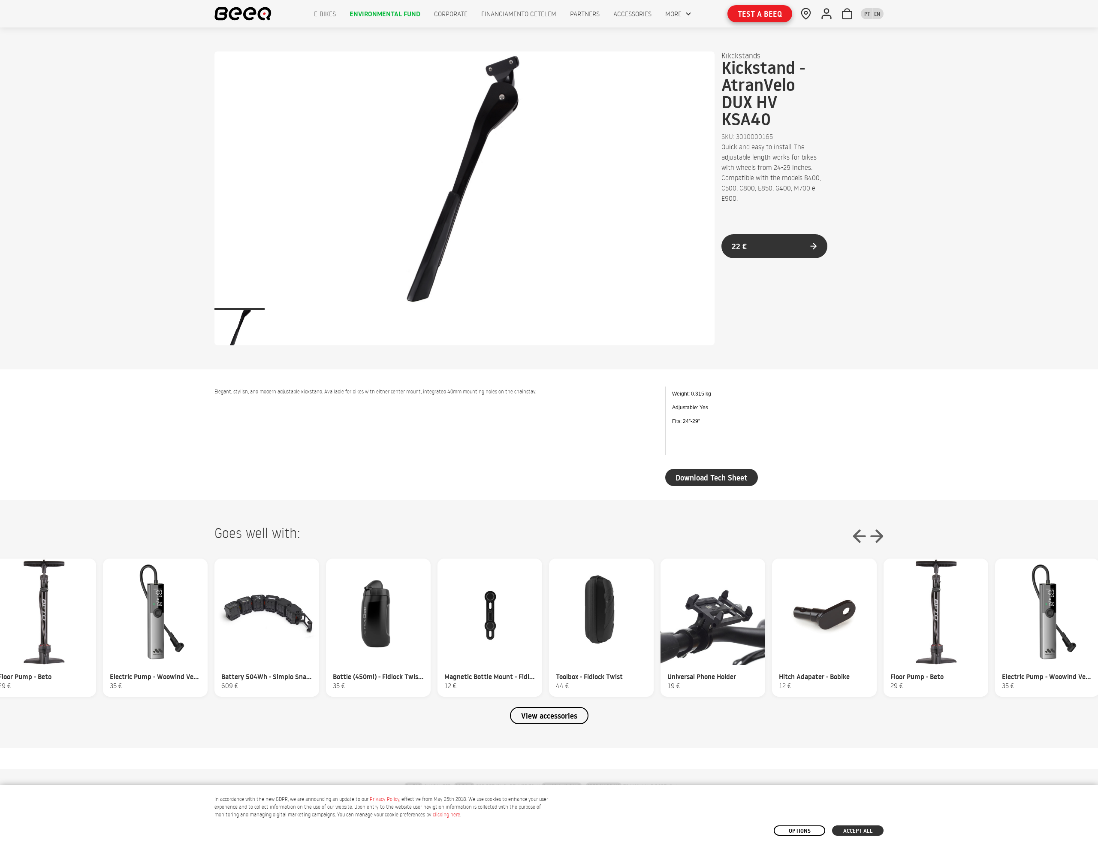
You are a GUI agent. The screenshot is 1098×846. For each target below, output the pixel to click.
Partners (585, 13)
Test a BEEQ (760, 14)
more (673, 13)
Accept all (858, 830)
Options (800, 830)
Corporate (451, 13)
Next (877, 536)
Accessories (632, 13)
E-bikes (325, 13)
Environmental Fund (385, 13)
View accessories (549, 715)
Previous (859, 536)
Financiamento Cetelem (518, 13)
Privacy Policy (384, 799)
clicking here (446, 814)
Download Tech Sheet (712, 477)
